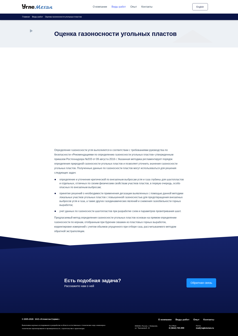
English (200, 6)
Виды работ (119, 6)
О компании (100, 6)
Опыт (133, 6)
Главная (26, 17)
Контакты (147, 6)
